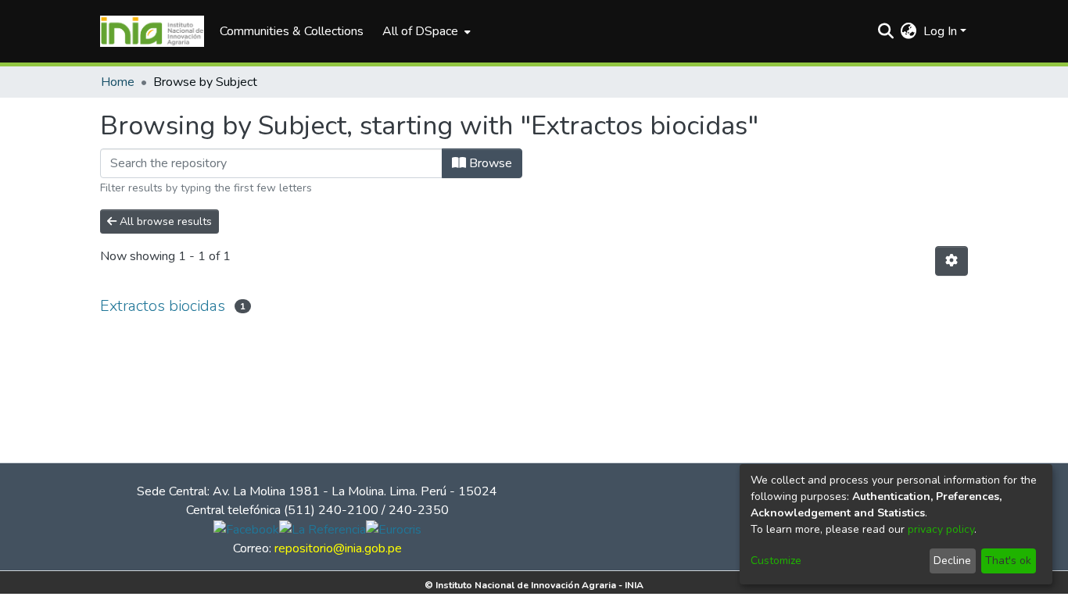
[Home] (152, 31)
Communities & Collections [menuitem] (292, 31)
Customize (776, 560)
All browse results (164, 221)
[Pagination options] (951, 261)
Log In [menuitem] (940, 31)
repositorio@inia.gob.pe (338, 548)
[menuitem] (425, 31)
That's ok (1008, 560)
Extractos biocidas (162, 305)
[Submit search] (886, 31)
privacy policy (941, 529)
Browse (489, 163)
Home (117, 82)
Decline (952, 560)
